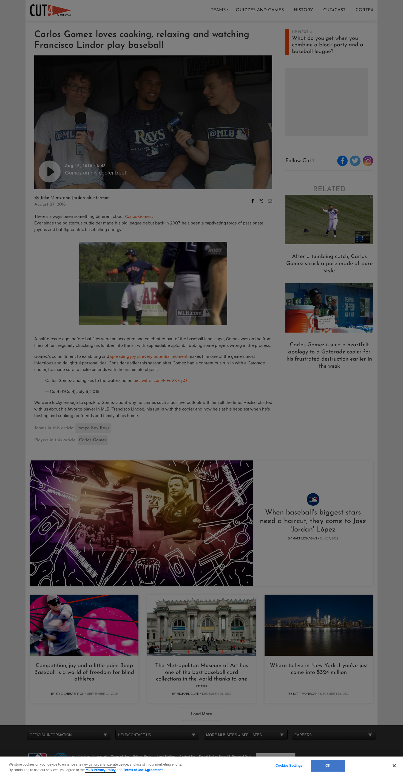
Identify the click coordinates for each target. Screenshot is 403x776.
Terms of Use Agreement (143, 770)
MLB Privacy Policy (101, 770)
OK (327, 765)
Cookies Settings (289, 765)
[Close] (394, 766)
